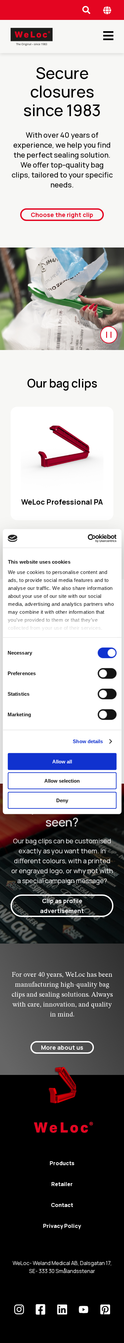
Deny (62, 800)
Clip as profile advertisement (62, 906)
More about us (62, 1047)
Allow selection (62, 781)
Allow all (62, 761)
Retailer (62, 1184)
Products (62, 1163)
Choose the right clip (62, 215)
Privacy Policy (62, 1226)
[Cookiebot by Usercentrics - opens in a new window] (88, 538)
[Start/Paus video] (108, 334)
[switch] (107, 673)
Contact (62, 1205)
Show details (88, 741)
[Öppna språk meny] (107, 10)
